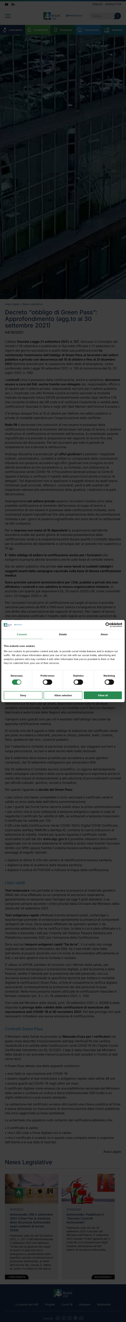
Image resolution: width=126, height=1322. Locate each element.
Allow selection (63, 695)
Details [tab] (63, 634)
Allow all (103, 695)
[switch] (47, 682)
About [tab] (104, 634)
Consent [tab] (22, 634)
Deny (23, 695)
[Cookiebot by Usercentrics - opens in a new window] (108, 624)
